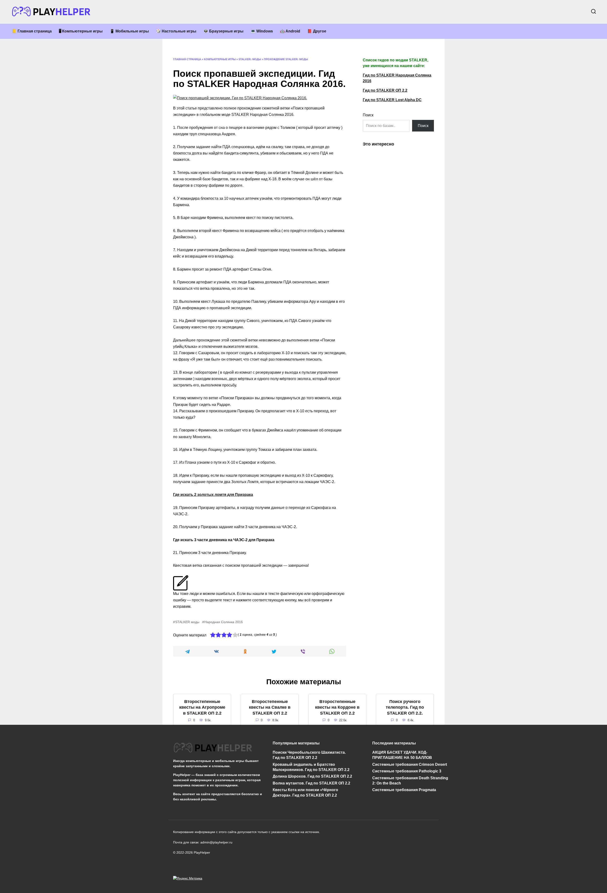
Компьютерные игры (220, 59)
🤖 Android (290, 31)
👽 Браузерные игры (223, 31)
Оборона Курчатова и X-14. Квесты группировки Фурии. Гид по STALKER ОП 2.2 (337, 757)
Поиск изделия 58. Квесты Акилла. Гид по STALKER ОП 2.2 (405, 754)
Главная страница (187, 59)
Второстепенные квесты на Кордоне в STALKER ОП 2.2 (337, 707)
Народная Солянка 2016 (223, 622)
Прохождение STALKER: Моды (286, 59)
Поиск (368, 115)
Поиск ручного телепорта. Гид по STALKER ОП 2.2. (405, 707)
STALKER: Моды (250, 59)
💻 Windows (262, 31)
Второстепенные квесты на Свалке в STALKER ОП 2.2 (269, 707)
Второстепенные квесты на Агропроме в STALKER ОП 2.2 (202, 707)
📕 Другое (316, 31)
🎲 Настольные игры (176, 31)
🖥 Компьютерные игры (81, 31)
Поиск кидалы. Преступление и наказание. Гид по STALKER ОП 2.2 (270, 756)
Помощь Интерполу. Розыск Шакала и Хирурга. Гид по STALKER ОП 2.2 (202, 756)
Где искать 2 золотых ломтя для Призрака (213, 495)
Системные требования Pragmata (404, 790)
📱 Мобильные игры (129, 31)
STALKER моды (187, 622)
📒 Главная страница (32, 31)
